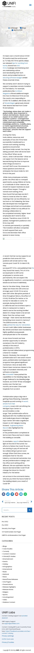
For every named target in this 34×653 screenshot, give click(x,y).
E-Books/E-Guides (9, 556)
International (7, 569)
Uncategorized (8, 597)
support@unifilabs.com (11, 623)
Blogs (24, 28)
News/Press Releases (10, 579)
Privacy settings (8, 636)
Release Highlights (9, 587)
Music (5, 572)
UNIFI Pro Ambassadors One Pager (14, 535)
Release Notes (8, 589)
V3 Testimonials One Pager (11, 532)
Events (5, 561)
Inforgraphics (7, 567)
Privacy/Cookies (8, 642)
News (5, 577)
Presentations (8, 584)
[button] (30, 5)
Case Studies (7, 549)
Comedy (6, 551)
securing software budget (12, 78)
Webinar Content (9, 602)
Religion (5, 592)
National (6, 574)
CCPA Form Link (8, 639)
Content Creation (9, 554)
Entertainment (8, 559)
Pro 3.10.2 (5, 522)
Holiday (5, 564)
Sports (5, 595)
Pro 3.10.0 (5, 525)
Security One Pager (8, 528)
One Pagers (7, 582)
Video (5, 600)
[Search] (29, 510)
